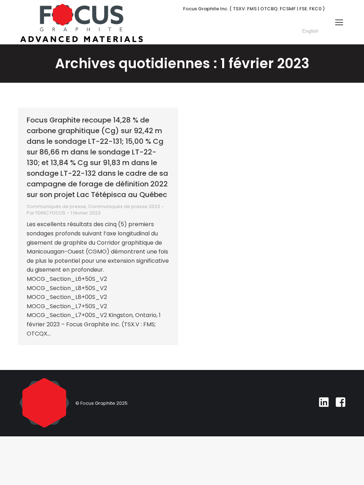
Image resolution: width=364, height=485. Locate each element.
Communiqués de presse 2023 (124, 206)
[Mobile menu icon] (339, 22)
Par (46, 213)
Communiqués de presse (56, 206)
